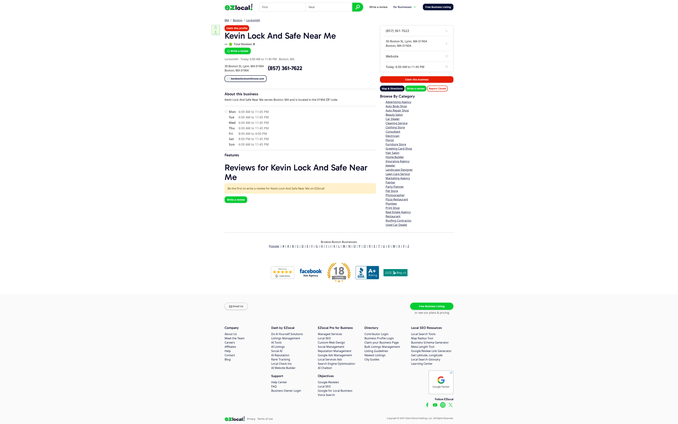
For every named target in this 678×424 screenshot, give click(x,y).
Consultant (393, 132)
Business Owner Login (286, 391)
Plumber (391, 204)
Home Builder (395, 157)
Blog (228, 359)
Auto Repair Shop (397, 110)
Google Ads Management (335, 355)
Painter (390, 182)
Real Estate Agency (398, 212)
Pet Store (392, 191)
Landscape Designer (399, 170)
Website (392, 56)
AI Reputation (280, 355)
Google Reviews (328, 382)
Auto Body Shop (396, 106)
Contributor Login (376, 334)
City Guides (371, 359)
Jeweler (390, 165)
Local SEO (324, 338)
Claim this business (417, 79)
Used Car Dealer (396, 225)
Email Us (238, 306)
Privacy (251, 418)
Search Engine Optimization (336, 364)
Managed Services (330, 334)
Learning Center (422, 364)
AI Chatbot (325, 368)
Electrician (392, 136)
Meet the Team (235, 338)
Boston (237, 20)
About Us (231, 334)
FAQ (274, 386)
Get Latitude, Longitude (426, 355)
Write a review (378, 7)
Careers (230, 342)
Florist (390, 140)
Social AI (276, 351)
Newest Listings (374, 355)
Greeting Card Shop (399, 149)
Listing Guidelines (376, 351)
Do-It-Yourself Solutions (287, 334)
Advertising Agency (398, 102)
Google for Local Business (335, 391)
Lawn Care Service (398, 174)
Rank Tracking (280, 359)
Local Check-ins (281, 364)
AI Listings (278, 347)
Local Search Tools (423, 334)
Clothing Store (395, 127)
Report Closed (437, 88)
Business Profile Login (379, 338)
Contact (230, 355)
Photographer (395, 195)
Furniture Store (396, 144)
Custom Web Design (331, 342)
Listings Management (285, 338)
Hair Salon (392, 153)
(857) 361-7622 (397, 30)
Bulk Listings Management (382, 347)
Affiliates (230, 347)
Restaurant (393, 216)
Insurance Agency (397, 161)
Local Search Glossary (425, 359)
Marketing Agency (398, 178)
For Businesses (402, 7)
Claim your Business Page (381, 342)
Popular (274, 246)
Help (228, 351)
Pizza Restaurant (397, 199)
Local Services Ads (330, 359)
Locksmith (253, 20)
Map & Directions (392, 88)
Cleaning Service (397, 123)
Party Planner (395, 187)
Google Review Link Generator (431, 351)
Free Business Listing (432, 306)
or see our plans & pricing (432, 313)
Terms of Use (265, 418)
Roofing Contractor (399, 220)
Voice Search (326, 395)
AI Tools (276, 342)
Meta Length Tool (422, 347)
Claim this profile (236, 28)
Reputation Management (334, 351)
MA (227, 20)
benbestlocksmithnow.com (247, 78)
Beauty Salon (394, 115)
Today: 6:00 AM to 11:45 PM (258, 59)
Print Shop (393, 208)
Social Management (331, 347)
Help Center (279, 382)
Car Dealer (393, 119)
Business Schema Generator (430, 342)
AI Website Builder (283, 368)
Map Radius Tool (422, 338)
